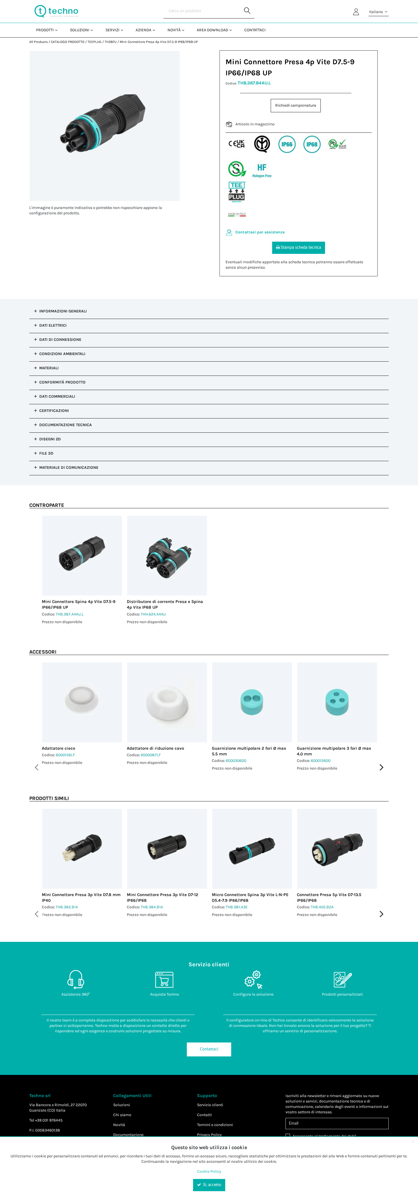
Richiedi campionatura (295, 105)
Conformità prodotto (62, 382)
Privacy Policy (209, 1134)
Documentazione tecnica (65, 424)
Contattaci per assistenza (260, 232)
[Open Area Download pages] (232, 30)
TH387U (111, 42)
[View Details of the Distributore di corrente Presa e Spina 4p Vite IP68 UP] (167, 556)
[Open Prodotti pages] (58, 30)
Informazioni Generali (63, 311)
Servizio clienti (210, 1104)
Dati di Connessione (60, 339)
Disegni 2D (50, 439)
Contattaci (209, 1049)
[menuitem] (46, 30)
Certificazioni (54, 410)
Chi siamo (122, 1114)
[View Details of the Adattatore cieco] (82, 702)
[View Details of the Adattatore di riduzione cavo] (167, 702)
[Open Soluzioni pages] (94, 30)
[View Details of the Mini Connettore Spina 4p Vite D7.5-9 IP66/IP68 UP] (82, 556)
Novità (119, 1124)
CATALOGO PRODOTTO (67, 42)
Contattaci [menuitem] (255, 30)
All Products (38, 42)
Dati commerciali (57, 396)
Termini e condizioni (215, 1124)
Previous (36, 767)
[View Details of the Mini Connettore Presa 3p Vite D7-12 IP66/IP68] (167, 849)
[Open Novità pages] (185, 30)
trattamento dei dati (336, 1136)
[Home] (56, 11)
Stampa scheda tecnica (301, 248)
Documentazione (128, 1134)
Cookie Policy (209, 1171)
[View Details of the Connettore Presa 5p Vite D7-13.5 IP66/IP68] (337, 849)
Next (381, 767)
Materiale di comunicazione (68, 467)
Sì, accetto (211, 1185)
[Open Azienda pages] (156, 30)
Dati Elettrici (53, 325)
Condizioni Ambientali (62, 353)
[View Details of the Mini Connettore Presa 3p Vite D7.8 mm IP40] (82, 849)
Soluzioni (121, 1104)
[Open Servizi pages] (124, 30)
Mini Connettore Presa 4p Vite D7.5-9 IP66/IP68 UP (159, 42)
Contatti (204, 1114)
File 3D (46, 453)
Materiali (49, 368)
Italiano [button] (376, 11)
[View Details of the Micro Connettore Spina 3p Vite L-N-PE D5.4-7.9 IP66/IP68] (252, 849)
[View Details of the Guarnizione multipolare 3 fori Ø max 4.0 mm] (337, 702)
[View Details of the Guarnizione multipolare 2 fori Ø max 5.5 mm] (252, 702)
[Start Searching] (247, 11)
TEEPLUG (95, 42)
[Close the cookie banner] (412, 1141)
